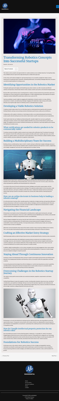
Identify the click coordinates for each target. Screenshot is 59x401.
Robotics (5, 64)
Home (26, 381)
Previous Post (5, 355)
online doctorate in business (39, 181)
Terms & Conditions (29, 384)
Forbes (5, 239)
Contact (27, 387)
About (26, 385)
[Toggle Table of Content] (15, 69)
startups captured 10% (32, 96)
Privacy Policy (28, 382)
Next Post (54, 355)
